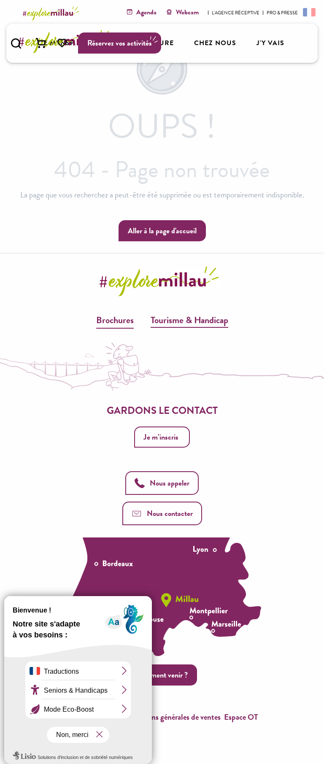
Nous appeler (169, 483)
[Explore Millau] (52, 13)
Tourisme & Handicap (189, 320)
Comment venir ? (162, 674)
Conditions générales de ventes (172, 717)
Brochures (115, 320)
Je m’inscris (160, 437)
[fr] (308, 11)
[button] (16, 43)
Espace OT (241, 717)
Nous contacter (170, 513)
